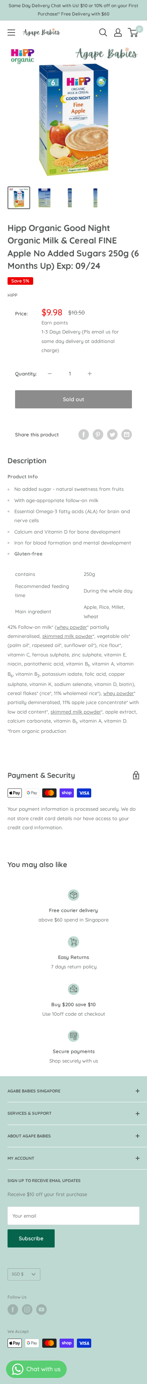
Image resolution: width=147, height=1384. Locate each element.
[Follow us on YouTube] (41, 1309)
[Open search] (103, 32)
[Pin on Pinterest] (98, 434)
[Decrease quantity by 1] (50, 374)
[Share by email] (126, 434)
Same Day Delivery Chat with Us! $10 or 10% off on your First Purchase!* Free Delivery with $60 (73, 10)
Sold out (73, 399)
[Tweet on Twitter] (112, 434)
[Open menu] (11, 32)
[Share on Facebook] (83, 434)
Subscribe (31, 1238)
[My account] (118, 32)
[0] (133, 32)
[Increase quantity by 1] (90, 374)
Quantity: (26, 374)
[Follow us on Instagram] (27, 1309)
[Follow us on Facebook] (13, 1309)
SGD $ (17, 1274)
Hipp (12, 295)
